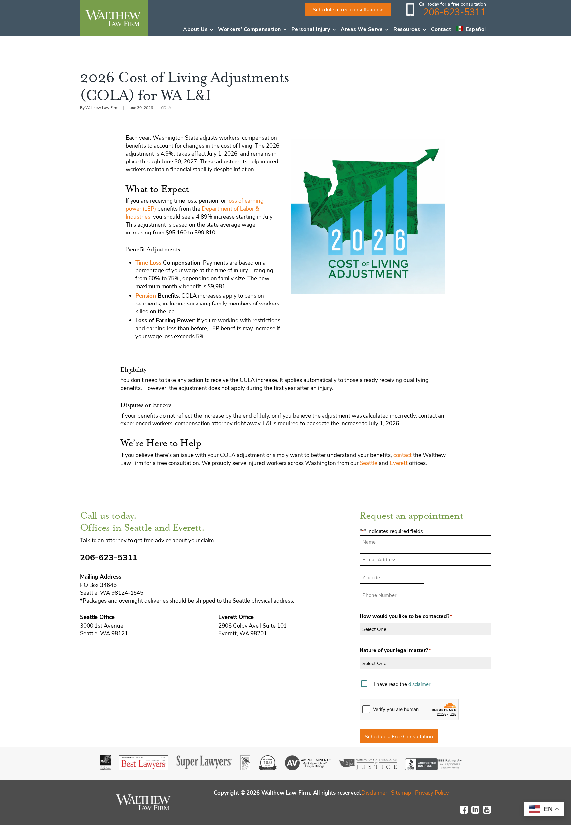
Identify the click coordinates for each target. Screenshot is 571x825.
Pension (145, 295)
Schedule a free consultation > (348, 9)
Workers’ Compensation (249, 28)
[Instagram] (477, 812)
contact (402, 454)
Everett (399, 462)
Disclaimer (374, 792)
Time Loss (148, 262)
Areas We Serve (362, 28)
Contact (441, 28)
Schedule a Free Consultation (399, 736)
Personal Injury (310, 28)
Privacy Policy (432, 792)
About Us (195, 28)
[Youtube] (489, 812)
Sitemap (401, 792)
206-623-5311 (454, 11)
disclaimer (419, 684)
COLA (166, 107)
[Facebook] (466, 812)
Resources (406, 28)
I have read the (402, 684)
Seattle (368, 462)
